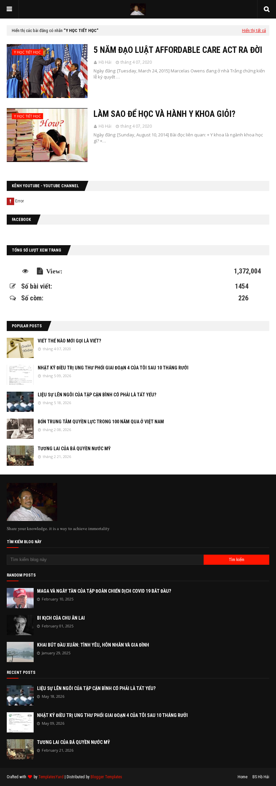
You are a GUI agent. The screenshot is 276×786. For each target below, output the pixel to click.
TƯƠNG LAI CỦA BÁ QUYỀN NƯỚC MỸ (74, 448)
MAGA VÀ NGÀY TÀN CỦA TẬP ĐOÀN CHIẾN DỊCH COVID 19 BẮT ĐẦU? (104, 591)
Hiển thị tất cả (254, 30)
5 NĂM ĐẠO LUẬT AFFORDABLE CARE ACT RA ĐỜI (178, 50)
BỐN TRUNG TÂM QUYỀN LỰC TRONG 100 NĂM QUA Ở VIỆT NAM (101, 421)
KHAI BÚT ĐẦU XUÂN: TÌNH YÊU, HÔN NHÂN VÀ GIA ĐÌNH (93, 645)
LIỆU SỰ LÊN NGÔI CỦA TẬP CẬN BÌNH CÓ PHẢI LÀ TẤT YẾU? (97, 394)
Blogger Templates (106, 777)
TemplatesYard (51, 777)
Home (242, 777)
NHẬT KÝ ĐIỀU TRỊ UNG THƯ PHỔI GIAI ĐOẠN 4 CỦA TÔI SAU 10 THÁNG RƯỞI (113, 367)
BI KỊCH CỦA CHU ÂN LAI (61, 618)
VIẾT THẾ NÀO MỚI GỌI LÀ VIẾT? (69, 340)
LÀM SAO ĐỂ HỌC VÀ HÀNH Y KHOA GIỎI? (164, 114)
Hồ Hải (105, 62)
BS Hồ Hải (260, 777)
